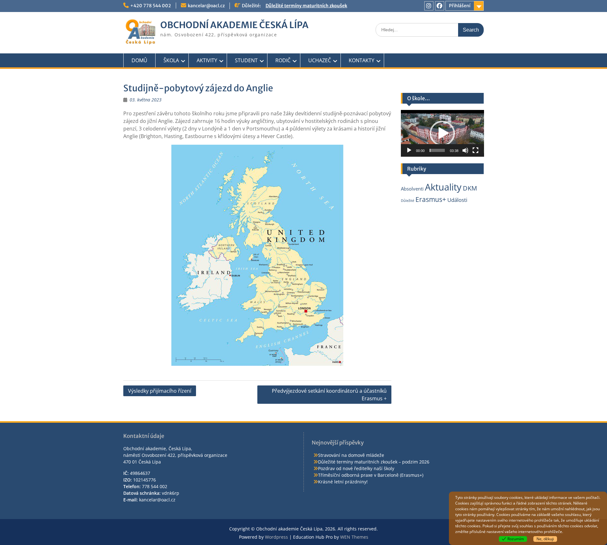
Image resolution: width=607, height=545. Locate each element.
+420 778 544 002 (150, 6)
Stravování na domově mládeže (351, 455)
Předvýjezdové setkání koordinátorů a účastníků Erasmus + (329, 394)
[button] (442, 133)
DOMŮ (139, 60)
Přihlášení (459, 6)
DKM (470, 188)
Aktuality (443, 187)
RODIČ (283, 60)
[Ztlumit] (465, 150)
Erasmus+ (430, 199)
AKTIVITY (207, 60)
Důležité (407, 200)
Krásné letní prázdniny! (343, 482)
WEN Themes (354, 537)
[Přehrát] (409, 150)
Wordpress (276, 537)
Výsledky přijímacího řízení (159, 390)
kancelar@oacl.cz (206, 6)
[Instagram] (428, 5)
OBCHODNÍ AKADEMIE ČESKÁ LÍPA (234, 25)
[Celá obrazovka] (475, 150)
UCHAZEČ (319, 60)
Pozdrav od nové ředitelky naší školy (356, 468)
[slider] (437, 150)
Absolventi (412, 188)
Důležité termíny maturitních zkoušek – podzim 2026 (373, 462)
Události (457, 199)
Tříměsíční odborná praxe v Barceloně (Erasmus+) (370, 475)
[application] (442, 133)
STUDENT (246, 60)
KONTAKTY (361, 60)
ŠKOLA (171, 60)
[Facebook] (439, 5)
